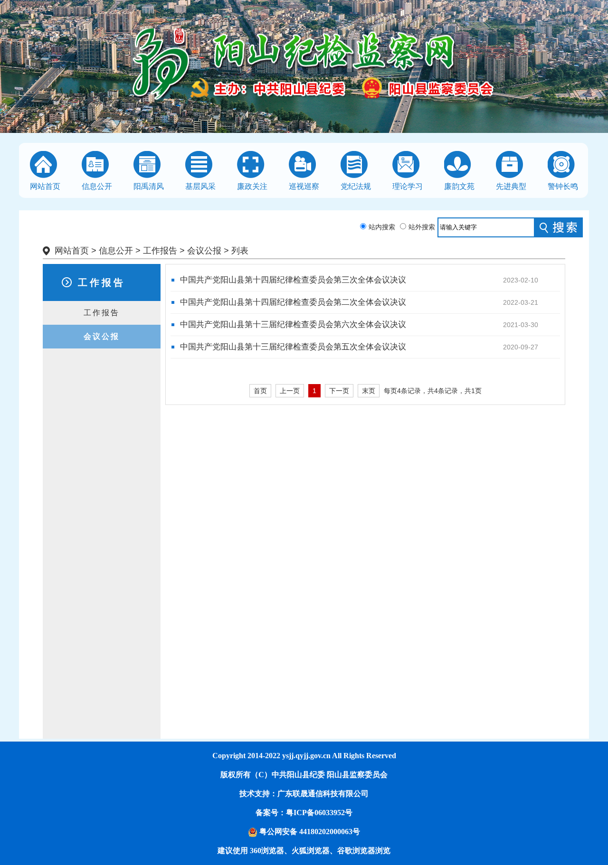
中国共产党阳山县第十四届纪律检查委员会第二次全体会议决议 (293, 302)
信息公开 (116, 250)
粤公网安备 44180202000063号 (308, 831)
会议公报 (204, 250)
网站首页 (72, 250)
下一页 (339, 391)
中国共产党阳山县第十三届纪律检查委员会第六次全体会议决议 (293, 324)
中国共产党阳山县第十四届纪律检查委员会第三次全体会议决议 (293, 279)
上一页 (290, 391)
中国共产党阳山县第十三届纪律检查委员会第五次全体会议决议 (293, 346)
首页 (260, 391)
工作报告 (160, 250)
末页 (368, 391)
